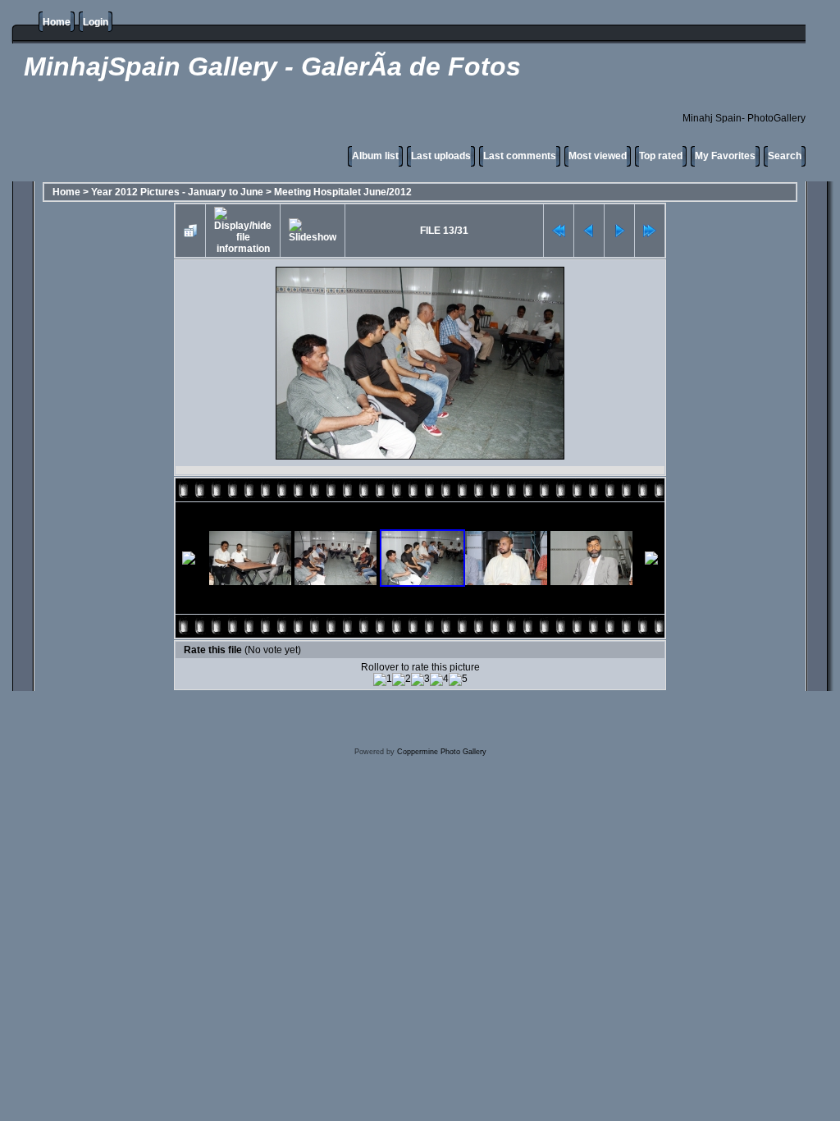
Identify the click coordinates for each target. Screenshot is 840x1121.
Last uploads (441, 156)
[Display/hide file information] (243, 230)
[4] (439, 679)
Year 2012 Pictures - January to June (177, 192)
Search (784, 156)
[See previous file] (589, 231)
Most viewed (597, 156)
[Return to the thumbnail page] (190, 231)
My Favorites (725, 156)
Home (57, 22)
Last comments (519, 156)
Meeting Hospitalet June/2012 (343, 192)
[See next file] (619, 231)
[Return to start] (558, 231)
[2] (401, 679)
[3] (420, 679)
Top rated (660, 156)
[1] (382, 679)
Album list (375, 156)
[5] (458, 679)
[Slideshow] (313, 230)
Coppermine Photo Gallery (441, 752)
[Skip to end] (649, 231)
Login (95, 22)
